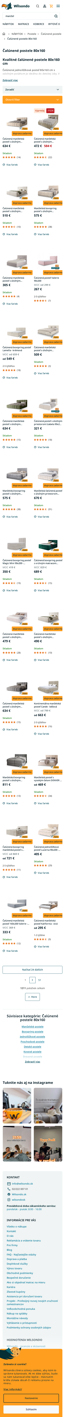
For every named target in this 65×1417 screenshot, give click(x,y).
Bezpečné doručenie (19, 1277)
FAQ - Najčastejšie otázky (21, 1254)
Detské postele (32, 1046)
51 (39, 980)
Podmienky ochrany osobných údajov (29, 1327)
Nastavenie (31, 1398)
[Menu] (58, 6)
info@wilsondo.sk (22, 1183)
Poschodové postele (32, 1041)
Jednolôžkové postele (32, 1036)
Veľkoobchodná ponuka (21, 1308)
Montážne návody (17, 1318)
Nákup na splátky (17, 1313)
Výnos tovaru (14, 1268)
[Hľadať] (37, 6)
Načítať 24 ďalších (32, 969)
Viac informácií (12, 1389)
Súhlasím (31, 1409)
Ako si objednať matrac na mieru (26, 1282)
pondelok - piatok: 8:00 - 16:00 (31, 1207)
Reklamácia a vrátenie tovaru (24, 1240)
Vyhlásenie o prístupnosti (22, 1322)
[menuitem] (8, 24)
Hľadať (56, 16)
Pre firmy (12, 1245)
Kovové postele (32, 1051)
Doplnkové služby (17, 1263)
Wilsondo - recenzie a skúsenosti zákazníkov (26, 1348)
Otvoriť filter (13, 99)
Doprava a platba (17, 1259)
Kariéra (11, 1287)
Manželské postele (33, 1026)
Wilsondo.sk (19, 1194)
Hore (34, 996)
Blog (9, 1249)
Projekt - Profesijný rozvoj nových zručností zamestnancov (32, 1302)
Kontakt (11, 1231)
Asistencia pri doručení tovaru (24, 1296)
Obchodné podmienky (20, 1273)
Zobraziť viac (32, 1061)
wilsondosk (18, 1199)
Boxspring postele (32, 1031)
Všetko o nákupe (17, 1226)
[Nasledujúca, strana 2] (32, 980)
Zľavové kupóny (16, 1291)
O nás (10, 1235)
